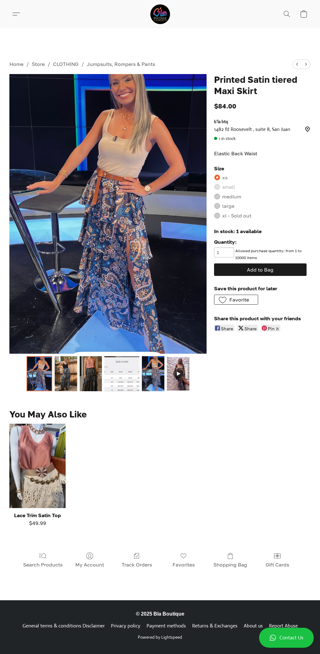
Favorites (183, 565)
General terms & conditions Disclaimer (63, 625)
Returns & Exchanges (215, 625)
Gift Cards (277, 565)
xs (225, 177)
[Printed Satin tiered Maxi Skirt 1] (66, 373)
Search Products (42, 565)
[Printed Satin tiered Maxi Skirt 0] (39, 373)
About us (253, 625)
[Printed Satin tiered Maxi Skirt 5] (178, 373)
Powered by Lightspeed (160, 637)
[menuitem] (297, 64)
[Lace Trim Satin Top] (37, 466)
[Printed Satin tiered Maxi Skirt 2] (91, 373)
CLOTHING (65, 64)
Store (38, 64)
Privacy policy (125, 625)
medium (231, 196)
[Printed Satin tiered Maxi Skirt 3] (121, 373)
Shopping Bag (230, 565)
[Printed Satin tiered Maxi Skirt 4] (153, 373)
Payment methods (166, 625)
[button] (286, 638)
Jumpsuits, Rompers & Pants (121, 64)
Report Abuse (283, 625)
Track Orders (137, 565)
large (228, 206)
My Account (89, 565)
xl (236, 215)
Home (16, 64)
